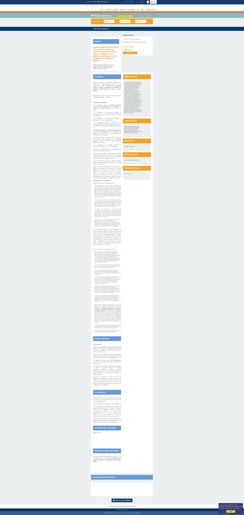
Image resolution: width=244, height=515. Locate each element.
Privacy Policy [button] (236, 508)
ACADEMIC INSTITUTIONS (151, 9)
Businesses (115, 9)
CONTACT (125, 509)
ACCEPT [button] (231, 511)
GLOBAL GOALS (108, 9)
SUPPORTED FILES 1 (129, 173)
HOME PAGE (119, 509)
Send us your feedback (122, 500)
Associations (123, 9)
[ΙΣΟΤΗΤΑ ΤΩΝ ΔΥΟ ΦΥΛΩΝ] (93, 485)
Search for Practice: (96, 21)
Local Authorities (131, 9)
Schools (143, 9)
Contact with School (130, 52)
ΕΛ (140, 1)
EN (143, 1)
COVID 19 (102, 9)
